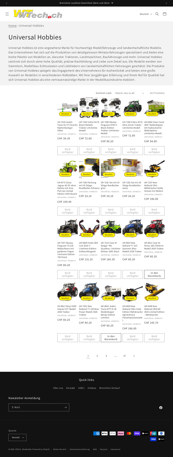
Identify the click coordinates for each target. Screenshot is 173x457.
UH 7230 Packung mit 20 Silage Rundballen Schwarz (89, 185)
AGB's (81, 387)
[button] (7, 14)
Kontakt (70, 387)
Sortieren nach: (104, 92)
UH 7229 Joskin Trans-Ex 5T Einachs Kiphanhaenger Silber (67, 126)
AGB (95, 449)
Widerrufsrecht (60, 449)
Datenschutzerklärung (80, 449)
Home (12, 25)
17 (124, 355)
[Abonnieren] (65, 407)
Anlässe (92, 387)
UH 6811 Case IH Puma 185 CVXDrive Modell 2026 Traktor (154, 246)
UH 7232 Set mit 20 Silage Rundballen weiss (131, 185)
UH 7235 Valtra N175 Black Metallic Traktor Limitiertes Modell (89, 126)
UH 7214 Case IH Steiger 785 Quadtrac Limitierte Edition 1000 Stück (110, 247)
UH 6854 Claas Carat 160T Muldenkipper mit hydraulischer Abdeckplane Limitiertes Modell (154, 128)
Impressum (115, 449)
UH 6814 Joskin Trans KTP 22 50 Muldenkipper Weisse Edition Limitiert (108, 312)
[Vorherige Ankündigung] (6, 3)
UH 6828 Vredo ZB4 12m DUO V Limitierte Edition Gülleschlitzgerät (88, 247)
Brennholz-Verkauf (109, 387)
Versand (103, 449)
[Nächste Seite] (134, 356)
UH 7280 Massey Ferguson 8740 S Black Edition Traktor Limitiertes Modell (110, 128)
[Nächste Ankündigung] (166, 3)
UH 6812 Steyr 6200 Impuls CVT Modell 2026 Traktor (66, 309)
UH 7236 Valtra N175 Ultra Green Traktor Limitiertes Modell (132, 125)
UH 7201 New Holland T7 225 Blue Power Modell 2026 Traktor (89, 310)
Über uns (58, 387)
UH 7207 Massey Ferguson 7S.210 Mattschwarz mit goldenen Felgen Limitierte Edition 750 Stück (66, 250)
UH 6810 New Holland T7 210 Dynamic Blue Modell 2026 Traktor (132, 247)
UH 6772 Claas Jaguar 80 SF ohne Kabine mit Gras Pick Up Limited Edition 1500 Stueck (67, 188)
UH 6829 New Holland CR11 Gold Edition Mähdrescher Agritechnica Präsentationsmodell (132, 313)
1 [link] (88, 355)
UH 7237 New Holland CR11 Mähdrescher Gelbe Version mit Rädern (153, 187)
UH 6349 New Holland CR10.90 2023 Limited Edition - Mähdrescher (154, 310)
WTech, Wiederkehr (23, 449)
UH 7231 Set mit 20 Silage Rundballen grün (110, 185)
